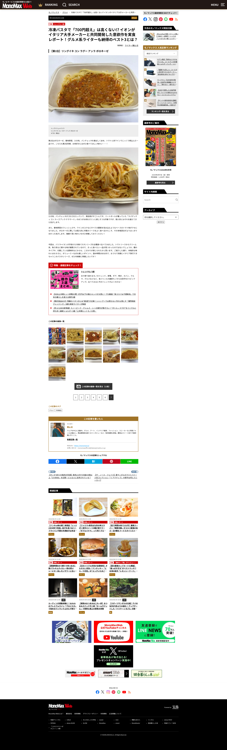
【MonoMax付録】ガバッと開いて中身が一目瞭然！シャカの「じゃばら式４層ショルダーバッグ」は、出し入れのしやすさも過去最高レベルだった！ (167, 36)
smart (118, 723)
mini (117, 720)
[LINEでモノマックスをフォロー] (166, 20)
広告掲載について (115, 713)
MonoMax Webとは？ (55, 713)
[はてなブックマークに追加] (93, 461)
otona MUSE (71, 723)
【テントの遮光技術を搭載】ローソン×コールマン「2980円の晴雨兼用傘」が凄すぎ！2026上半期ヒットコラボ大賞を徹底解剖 (167, 102)
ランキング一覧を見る (160, 111)
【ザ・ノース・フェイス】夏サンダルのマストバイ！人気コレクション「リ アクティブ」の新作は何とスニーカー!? (115, 477)
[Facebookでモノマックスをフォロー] (145, 20)
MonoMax (102, 723)
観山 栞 (70, 427)
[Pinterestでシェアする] (111, 461)
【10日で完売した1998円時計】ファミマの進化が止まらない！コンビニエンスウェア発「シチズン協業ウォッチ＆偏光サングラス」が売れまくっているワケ (167, 92)
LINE (129, 461)
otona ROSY (168, 720)
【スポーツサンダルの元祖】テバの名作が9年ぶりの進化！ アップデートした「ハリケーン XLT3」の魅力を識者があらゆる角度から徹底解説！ (123, 608)
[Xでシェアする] (75, 461)
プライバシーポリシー (90, 713)
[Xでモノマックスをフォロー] (150, 20)
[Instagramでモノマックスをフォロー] (155, 20)
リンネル (151, 720)
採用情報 (77, 713)
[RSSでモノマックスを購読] (129, 692)
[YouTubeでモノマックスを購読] (171, 20)
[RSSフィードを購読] (176, 20)
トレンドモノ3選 (87, 271)
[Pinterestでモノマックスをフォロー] (161, 20)
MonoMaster (136, 723)
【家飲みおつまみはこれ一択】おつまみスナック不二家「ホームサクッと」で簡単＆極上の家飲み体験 (93, 606)
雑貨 (50, 612)
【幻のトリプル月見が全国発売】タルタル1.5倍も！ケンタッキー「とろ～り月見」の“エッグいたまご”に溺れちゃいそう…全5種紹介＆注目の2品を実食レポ (93, 571)
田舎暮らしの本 (153, 723)
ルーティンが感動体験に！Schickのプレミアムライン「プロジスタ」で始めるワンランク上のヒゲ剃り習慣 (62, 607)
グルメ (134, 18)
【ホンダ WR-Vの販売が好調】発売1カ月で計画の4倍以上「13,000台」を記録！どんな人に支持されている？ (70, 476)
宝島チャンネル (55, 720)
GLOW (85, 723)
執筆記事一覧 (72, 439)
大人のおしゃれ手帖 (89, 720)
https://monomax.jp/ (81, 445)
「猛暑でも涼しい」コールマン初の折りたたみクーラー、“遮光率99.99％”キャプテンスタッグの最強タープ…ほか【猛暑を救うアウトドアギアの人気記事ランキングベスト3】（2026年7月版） (167, 72)
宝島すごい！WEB (170, 723)
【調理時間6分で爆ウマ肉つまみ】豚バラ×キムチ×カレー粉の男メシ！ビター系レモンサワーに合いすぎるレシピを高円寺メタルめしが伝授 (62, 571)
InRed (69, 720)
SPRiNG (53, 723)
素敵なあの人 (136, 720)
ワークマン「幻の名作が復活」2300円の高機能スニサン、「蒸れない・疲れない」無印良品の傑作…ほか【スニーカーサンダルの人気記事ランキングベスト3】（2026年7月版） (167, 82)
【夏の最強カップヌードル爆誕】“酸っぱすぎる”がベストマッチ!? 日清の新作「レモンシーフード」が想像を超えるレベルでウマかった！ (123, 569)
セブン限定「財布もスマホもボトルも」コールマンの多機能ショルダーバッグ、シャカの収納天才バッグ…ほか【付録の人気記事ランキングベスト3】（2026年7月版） (167, 61)
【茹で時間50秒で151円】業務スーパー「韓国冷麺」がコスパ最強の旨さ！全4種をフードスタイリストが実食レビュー (123, 529)
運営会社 (69, 713)
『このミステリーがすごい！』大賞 (56, 727)
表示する (161, 222)
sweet (101, 720)
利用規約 (104, 713)
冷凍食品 (58, 410)
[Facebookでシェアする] (57, 461)
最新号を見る (160, 182)
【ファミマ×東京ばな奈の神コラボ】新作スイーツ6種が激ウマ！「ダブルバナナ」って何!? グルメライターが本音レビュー (92, 529)
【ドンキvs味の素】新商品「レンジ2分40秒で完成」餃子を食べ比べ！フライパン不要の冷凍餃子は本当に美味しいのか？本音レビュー (62, 529)
